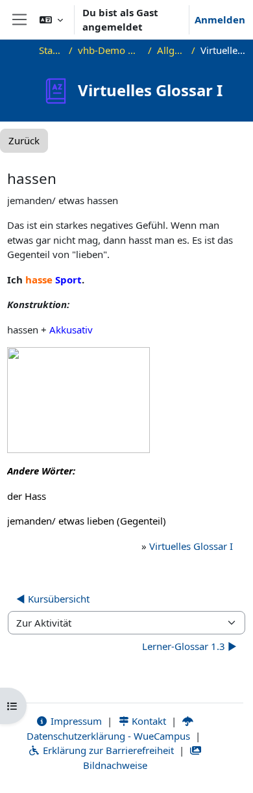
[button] (51, 19)
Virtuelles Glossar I (191, 546)
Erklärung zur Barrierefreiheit (107, 750)
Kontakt (147, 720)
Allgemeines (171, 50)
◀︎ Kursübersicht (53, 598)
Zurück (24, 140)
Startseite (51, 50)
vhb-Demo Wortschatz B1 (110, 50)
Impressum (75, 720)
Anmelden (220, 19)
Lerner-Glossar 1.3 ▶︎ (189, 646)
